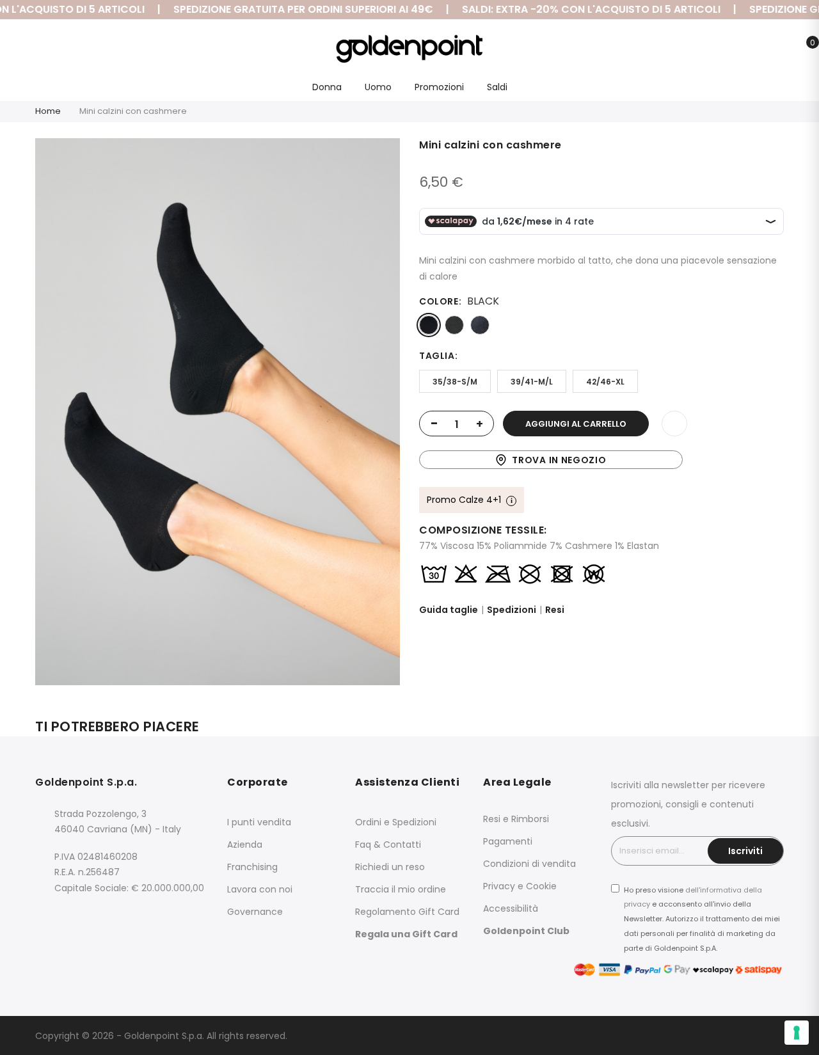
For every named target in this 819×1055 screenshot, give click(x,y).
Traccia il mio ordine (400, 889)
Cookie (541, 886)
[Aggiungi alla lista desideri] (674, 423)
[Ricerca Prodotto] (744, 50)
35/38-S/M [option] (455, 381)
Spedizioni (511, 609)
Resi (554, 609)
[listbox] (601, 325)
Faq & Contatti (388, 844)
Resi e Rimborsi (516, 819)
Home (48, 111)
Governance (255, 911)
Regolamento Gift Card (407, 911)
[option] (428, 325)
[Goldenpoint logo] (409, 49)
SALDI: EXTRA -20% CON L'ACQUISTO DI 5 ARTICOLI (578, 9)
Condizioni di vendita (529, 863)
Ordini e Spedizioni (395, 822)
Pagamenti (507, 841)
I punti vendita (259, 822)
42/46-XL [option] (605, 381)
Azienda (244, 844)
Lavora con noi (259, 889)
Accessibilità (510, 908)
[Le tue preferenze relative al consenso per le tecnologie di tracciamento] (796, 1032)
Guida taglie (448, 609)
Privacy (499, 886)
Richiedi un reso (390, 867)
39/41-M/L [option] (532, 381)
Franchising (252, 867)
